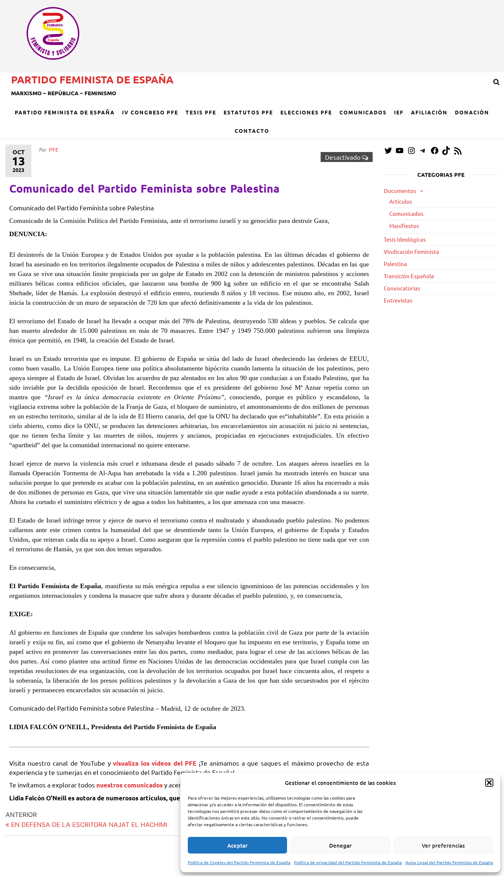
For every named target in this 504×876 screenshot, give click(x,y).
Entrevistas (398, 300)
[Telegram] (422, 152)
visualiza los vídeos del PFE (156, 763)
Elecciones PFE (306, 112)
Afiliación (429, 112)
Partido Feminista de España (92, 79)
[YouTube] (399, 152)
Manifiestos (404, 225)
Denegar (340, 845)
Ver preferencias (443, 845)
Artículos (400, 201)
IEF (399, 112)
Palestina (395, 263)
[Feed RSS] (457, 152)
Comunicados (363, 112)
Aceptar (237, 845)
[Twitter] (388, 152)
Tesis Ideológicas (405, 239)
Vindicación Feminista (411, 251)
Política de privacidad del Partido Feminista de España (348, 862)
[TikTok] (446, 152)
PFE (53, 149)
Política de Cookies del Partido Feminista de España (239, 862)
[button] (489, 782)
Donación (472, 112)
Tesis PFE (201, 112)
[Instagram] (411, 152)
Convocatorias (402, 288)
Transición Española (409, 275)
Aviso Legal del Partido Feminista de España (449, 862)
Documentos (400, 190)
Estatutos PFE (248, 112)
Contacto (252, 130)
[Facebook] (434, 152)
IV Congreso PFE (150, 112)
